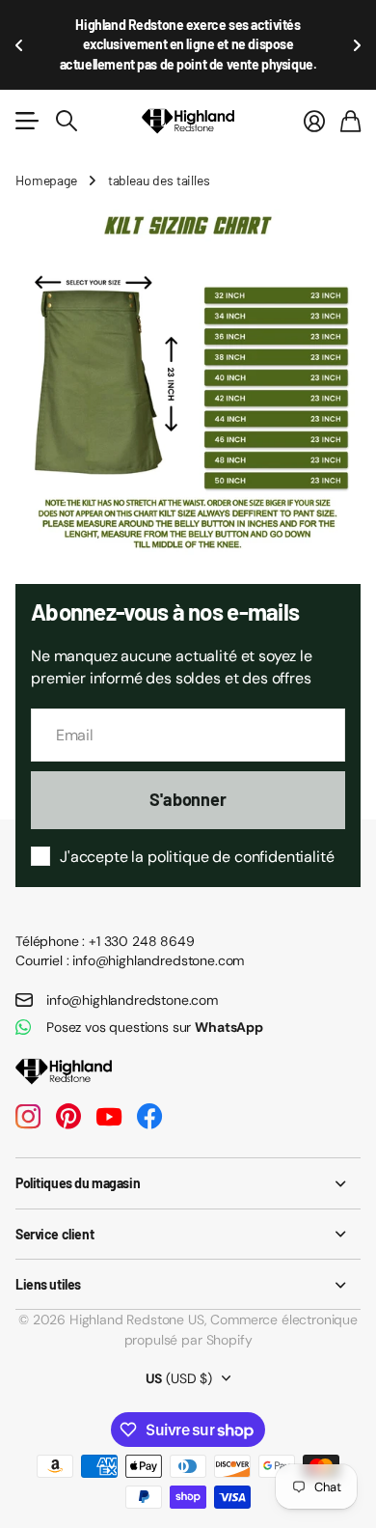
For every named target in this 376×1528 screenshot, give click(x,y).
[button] (19, 45)
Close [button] (188, 1183)
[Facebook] (149, 1116)
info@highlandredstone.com (132, 1000)
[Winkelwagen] (350, 120)
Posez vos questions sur (154, 1027)
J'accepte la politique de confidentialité (197, 857)
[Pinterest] (68, 1116)
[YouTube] (108, 1116)
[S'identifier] (314, 120)
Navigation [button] (26, 120)
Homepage (46, 180)
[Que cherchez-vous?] (66, 120)
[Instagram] (27, 1116)
